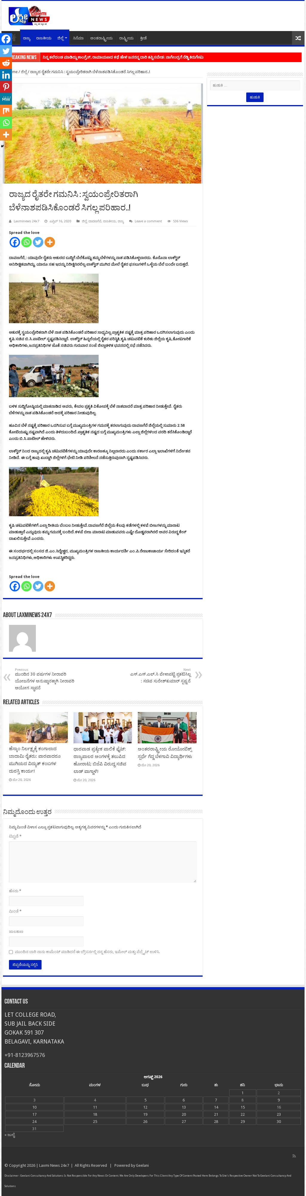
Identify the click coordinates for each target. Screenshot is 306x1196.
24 (34, 1121)
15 (243, 1107)
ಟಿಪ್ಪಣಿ (15, 836)
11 (95, 1107)
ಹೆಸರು (15, 891)
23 (279, 1114)
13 (184, 1107)
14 (216, 1107)
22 (243, 1114)
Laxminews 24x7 (26, 221)
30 (279, 1121)
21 (216, 1114)
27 (184, 1121)
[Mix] (6, 111)
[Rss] (294, 1156)
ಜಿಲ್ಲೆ (60, 38)
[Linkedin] (6, 75)
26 (145, 1121)
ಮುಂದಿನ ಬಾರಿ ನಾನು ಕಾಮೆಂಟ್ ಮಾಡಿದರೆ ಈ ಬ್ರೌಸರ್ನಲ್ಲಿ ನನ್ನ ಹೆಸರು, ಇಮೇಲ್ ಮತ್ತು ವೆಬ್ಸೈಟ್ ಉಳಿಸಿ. (87, 952)
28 (216, 1121)
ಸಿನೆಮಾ (78, 38)
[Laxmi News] (28, 15)
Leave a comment (148, 221)
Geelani (142, 1165)
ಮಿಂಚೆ (15, 911)
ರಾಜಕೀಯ (43, 38)
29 (243, 1121)
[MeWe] (6, 99)
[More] (50, 242)
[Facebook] (15, 242)
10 (34, 1107)
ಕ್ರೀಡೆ (143, 38)
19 (145, 1114)
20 (184, 1114)
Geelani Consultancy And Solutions (41, 1175)
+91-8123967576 (24, 1055)
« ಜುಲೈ (9, 1134)
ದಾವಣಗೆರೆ (94, 221)
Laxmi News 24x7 (54, 1165)
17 (34, 1114)
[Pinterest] (6, 87)
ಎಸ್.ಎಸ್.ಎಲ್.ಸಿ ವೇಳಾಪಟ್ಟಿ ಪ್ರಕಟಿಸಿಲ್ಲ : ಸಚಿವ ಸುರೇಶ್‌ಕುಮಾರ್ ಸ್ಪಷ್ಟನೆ (160, 675)
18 (95, 1114)
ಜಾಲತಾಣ (16, 931)
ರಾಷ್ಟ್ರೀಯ (126, 38)
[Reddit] (6, 63)
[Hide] (2, 146)
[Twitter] (38, 242)
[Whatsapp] (26, 242)
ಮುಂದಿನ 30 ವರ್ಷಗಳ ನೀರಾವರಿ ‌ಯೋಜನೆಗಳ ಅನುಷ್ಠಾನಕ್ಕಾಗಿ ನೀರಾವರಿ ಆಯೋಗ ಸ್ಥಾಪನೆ (44, 679)
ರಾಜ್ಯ (26, 38)
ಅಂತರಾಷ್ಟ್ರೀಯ (101, 38)
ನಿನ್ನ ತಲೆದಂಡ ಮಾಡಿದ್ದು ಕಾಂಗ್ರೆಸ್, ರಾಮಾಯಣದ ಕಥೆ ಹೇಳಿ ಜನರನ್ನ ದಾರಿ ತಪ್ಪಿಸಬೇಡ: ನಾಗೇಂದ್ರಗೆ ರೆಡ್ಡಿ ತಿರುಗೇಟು (123, 57)
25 (95, 1121)
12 (145, 1107)
